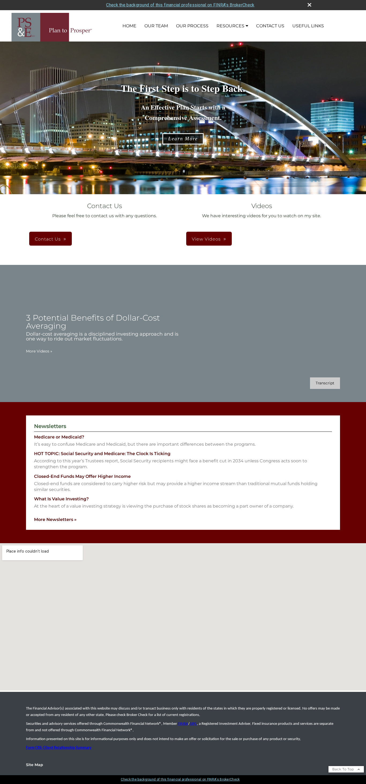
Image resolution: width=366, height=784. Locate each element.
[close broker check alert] (309, 5)
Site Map (34, 764)
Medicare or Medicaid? (59, 437)
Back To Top (343, 769)
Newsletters (50, 426)
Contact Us (270, 25)
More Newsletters (55, 519)
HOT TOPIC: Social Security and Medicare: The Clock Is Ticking (102, 453)
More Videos (39, 351)
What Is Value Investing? (61, 498)
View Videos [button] (206, 239)
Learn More (183, 138)
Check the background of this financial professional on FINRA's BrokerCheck (180, 4)
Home (129, 25)
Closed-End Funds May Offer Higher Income (82, 476)
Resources (230, 25)
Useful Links (308, 25)
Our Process (192, 25)
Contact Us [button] (48, 239)
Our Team (156, 25)
